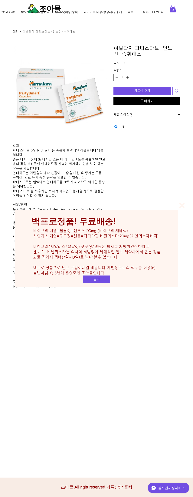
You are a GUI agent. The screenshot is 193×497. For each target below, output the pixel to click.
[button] (182, 205)
